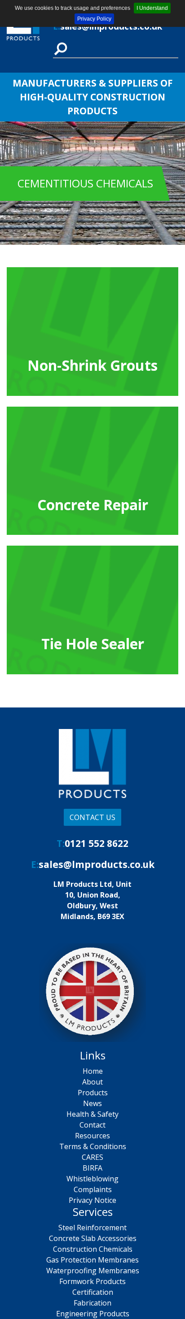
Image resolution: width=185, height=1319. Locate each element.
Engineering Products (92, 1314)
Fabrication (92, 1303)
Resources (92, 1136)
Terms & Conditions (92, 1146)
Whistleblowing (92, 1179)
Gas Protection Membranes (92, 1260)
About (92, 1082)
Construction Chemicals (92, 1249)
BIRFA (92, 1168)
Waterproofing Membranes (92, 1271)
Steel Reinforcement (92, 1227)
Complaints (93, 1189)
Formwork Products (92, 1281)
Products (93, 1093)
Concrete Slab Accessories (93, 1238)
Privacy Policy (94, 19)
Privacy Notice (92, 1200)
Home (93, 1071)
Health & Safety (92, 1114)
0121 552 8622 (96, 843)
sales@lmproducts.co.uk (96, 864)
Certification (92, 1292)
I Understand (152, 8)
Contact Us (92, 817)
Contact (92, 1125)
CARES (92, 1157)
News (92, 1103)
